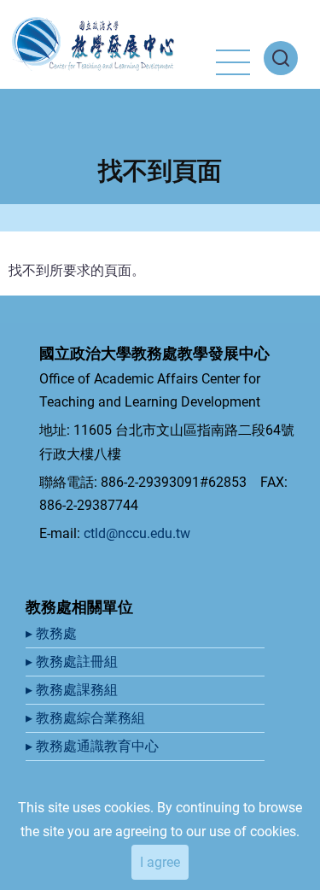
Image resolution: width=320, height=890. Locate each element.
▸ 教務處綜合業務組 (87, 718)
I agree (160, 862)
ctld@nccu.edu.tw (137, 533)
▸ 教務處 (53, 633)
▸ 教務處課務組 (73, 690)
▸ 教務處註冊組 (73, 661)
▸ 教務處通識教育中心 (94, 746)
